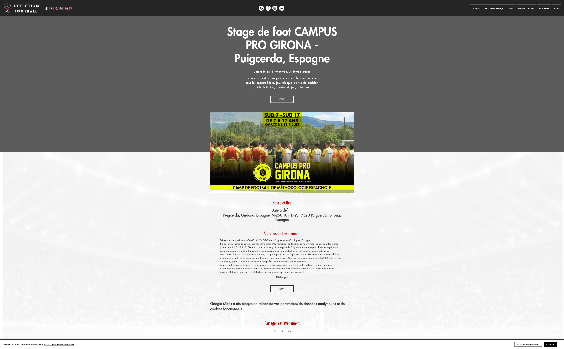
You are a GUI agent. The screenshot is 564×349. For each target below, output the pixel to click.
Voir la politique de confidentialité (59, 344)
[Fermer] (560, 344)
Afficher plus (282, 277)
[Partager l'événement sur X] (282, 331)
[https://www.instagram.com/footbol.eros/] (274, 8)
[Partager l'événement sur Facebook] (274, 331)
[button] (499, 7)
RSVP (282, 99)
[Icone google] (261, 8)
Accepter (550, 344)
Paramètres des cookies (528, 344)
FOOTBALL (26, 11)
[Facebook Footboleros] (268, 8)
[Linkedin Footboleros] (281, 8)
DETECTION (27, 6)
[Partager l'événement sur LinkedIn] (289, 331)
